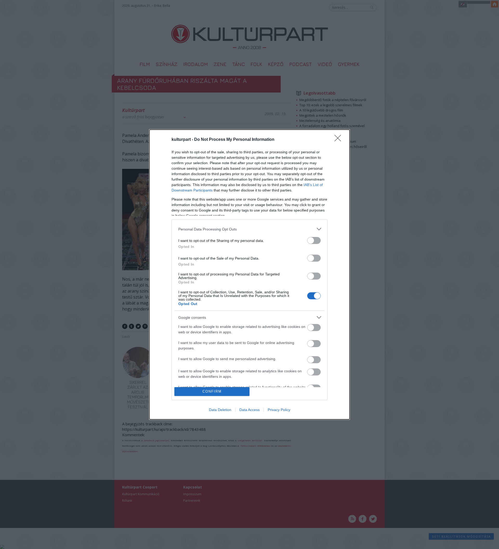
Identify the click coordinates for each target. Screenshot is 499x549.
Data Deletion (220, 410)
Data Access (249, 410)
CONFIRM (212, 391)
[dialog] (249, 274)
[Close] (339, 140)
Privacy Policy (279, 410)
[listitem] (249, 229)
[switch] (314, 240)
